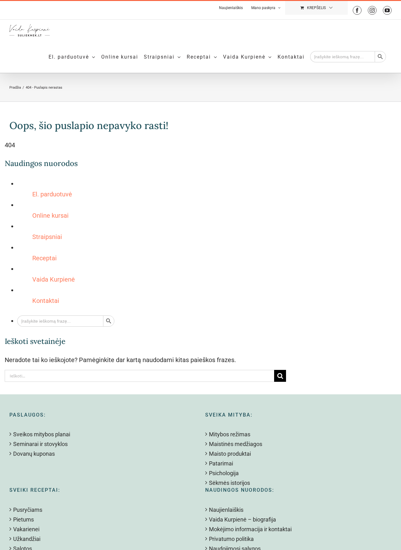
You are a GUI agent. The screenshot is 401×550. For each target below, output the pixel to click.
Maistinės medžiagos (235, 444)
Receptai (44, 258)
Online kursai (50, 215)
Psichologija (224, 473)
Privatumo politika (231, 539)
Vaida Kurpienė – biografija (242, 519)
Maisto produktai (230, 453)
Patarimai (221, 463)
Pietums (23, 519)
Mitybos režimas (229, 434)
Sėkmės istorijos (229, 483)
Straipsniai (47, 237)
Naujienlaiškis (226, 509)
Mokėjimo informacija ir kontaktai (250, 529)
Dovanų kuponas (34, 453)
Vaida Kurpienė (53, 279)
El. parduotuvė (52, 194)
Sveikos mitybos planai (41, 434)
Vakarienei (26, 529)
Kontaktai (45, 300)
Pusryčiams (27, 509)
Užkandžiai (26, 539)
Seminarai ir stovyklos (40, 444)
